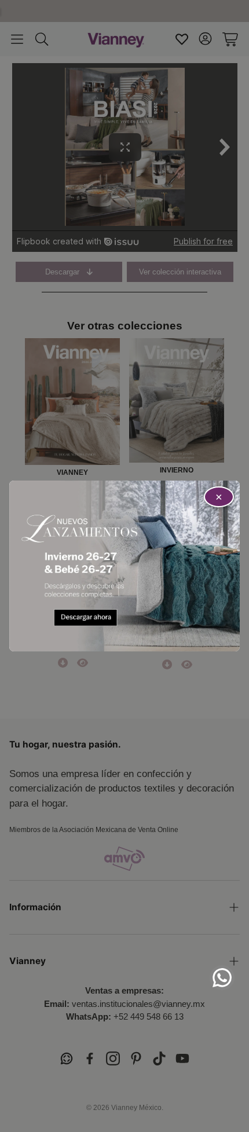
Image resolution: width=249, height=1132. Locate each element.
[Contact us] (222, 977)
